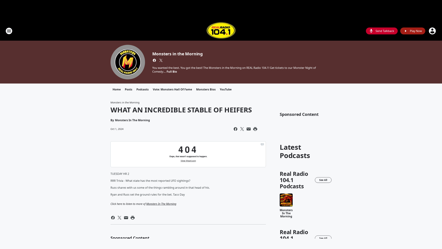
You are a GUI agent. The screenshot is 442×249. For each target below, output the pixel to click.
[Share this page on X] (242, 129)
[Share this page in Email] (248, 129)
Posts (128, 89)
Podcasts (142, 89)
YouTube (226, 89)
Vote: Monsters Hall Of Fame (172, 89)
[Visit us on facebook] (154, 60)
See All (323, 180)
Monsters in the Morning (177, 54)
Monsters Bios (206, 89)
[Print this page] (255, 129)
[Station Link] (221, 31)
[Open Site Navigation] (9, 30)
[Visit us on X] (161, 60)
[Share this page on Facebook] (235, 129)
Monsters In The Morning (161, 204)
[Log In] (432, 30)
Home (117, 89)
